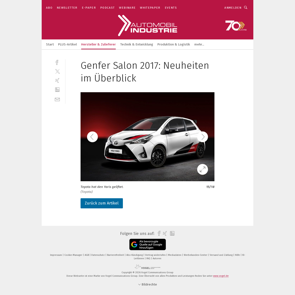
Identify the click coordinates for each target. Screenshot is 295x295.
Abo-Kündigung (134, 255)
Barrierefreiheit (116, 255)
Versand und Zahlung (221, 255)
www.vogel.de (221, 276)
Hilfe (238, 255)
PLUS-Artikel (67, 44)
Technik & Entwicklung (136, 44)
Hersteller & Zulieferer (98, 44)
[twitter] (57, 71)
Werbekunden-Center (196, 255)
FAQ (148, 258)
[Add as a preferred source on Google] (147, 244)
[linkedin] (57, 89)
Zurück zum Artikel (102, 203)
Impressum (56, 255)
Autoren (157, 258)
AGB (87, 255)
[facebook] (57, 62)
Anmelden (232, 7)
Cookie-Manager (73, 255)
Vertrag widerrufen (155, 255)
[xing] (57, 80)
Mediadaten (175, 255)
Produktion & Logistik (173, 44)
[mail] (57, 99)
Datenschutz (98, 255)
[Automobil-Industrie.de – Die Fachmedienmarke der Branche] (50, 44)
